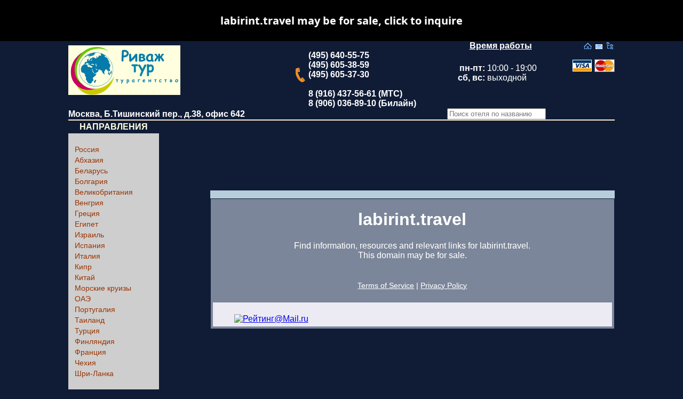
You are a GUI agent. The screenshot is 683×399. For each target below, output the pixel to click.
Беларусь (91, 170)
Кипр (83, 266)
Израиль (89, 234)
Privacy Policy (443, 286)
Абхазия (89, 160)
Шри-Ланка (94, 373)
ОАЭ (83, 298)
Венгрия (89, 202)
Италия (87, 256)
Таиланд (90, 320)
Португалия (95, 309)
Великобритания (104, 192)
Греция (87, 213)
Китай (85, 277)
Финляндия (95, 341)
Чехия (85, 362)
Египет (86, 224)
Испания (90, 245)
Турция (87, 330)
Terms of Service (386, 286)
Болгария (91, 181)
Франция (90, 352)
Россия (87, 149)
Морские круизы (103, 288)
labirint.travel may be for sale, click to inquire (341, 20)
